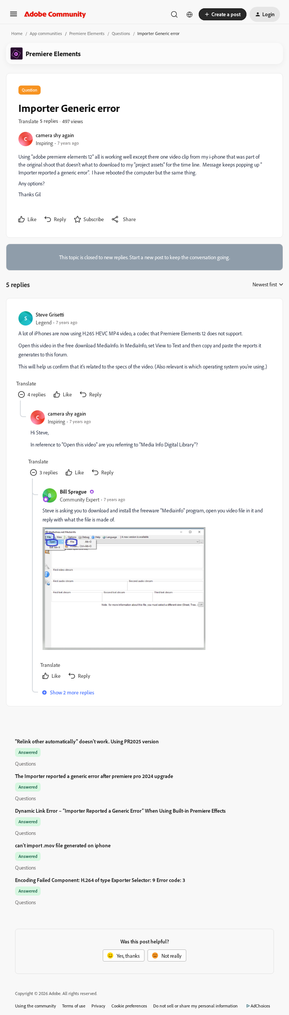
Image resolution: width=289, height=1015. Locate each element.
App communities (46, 33)
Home (17, 33)
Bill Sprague (73, 491)
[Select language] (190, 14)
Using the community (35, 1006)
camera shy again (55, 135)
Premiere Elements (87, 33)
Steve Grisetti (50, 314)
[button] (13, 16)
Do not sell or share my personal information (195, 1006)
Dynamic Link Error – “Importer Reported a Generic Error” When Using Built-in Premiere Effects (120, 810)
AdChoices (260, 1006)
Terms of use (73, 1006)
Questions (121, 33)
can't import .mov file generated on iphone (63, 845)
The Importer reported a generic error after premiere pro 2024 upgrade (94, 776)
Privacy (98, 1006)
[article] (144, 355)
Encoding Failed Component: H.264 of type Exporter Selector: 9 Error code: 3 (100, 880)
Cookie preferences (129, 1006)
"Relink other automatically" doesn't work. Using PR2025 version (87, 741)
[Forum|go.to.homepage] (55, 14)
